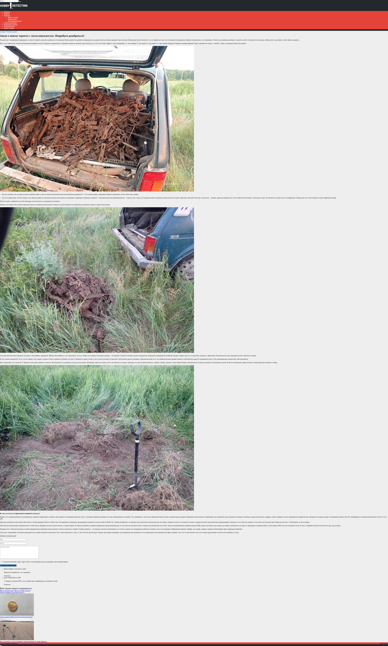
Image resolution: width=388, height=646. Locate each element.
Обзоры (6, 14)
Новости (7, 12)
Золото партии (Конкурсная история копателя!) (16, 617)
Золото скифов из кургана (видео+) (12, 592)
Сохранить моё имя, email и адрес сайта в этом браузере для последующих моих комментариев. (35, 562)
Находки (7, 15)
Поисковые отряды (14, 21)
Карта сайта (384, 643)
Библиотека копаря (10, 24)
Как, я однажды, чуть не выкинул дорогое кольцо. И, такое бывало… (24, 641)
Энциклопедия (9, 26)
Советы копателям (10, 23)
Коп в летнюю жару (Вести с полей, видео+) (15, 591)
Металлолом (12, 19)
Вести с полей (13, 17)
